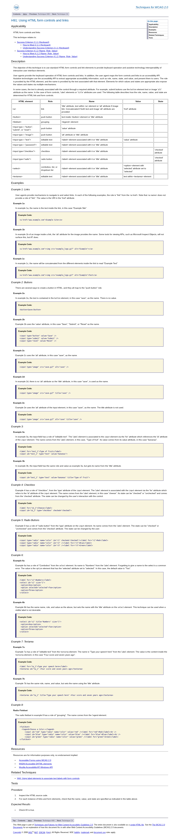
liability (77, 832)
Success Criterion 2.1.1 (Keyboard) (33, 42)
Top (14, 820)
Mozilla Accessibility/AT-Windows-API (36, 767)
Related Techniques (156, 35)
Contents (17, 14)
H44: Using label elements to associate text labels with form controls (48, 778)
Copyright (17, 832)
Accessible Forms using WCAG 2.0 (35, 760)
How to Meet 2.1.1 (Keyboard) (37, 45)
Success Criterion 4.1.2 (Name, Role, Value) (37, 51)
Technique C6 (60, 14)
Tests (151, 38)
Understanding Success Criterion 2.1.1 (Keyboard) (46, 48)
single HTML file (137, 825)
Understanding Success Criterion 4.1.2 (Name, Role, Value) (50, 56)
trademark (85, 832)
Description (153, 27)
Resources (153, 32)
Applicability (153, 24)
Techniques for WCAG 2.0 (152, 7)
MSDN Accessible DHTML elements (35, 764)
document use (100, 832)
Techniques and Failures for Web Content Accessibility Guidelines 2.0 (63, 825)
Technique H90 (39, 14)
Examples (152, 30)
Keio (48, 832)
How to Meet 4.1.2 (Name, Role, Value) (41, 53)
